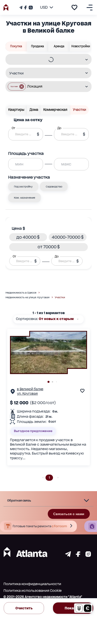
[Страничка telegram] (68, 555)
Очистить (24, 608)
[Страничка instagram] (88, 555)
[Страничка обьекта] (12, 392)
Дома (34, 110)
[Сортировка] (77, 319)
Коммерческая (55, 110)
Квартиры (16, 110)
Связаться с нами (68, 514)
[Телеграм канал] (21, 7)
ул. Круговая (27, 393)
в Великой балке (30, 389)
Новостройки (80, 46)
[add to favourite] (74, 7)
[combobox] (45, 60)
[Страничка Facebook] (25, 7)
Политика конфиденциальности (32, 584)
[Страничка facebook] (78, 555)
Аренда (59, 46)
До (57, 256)
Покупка (16, 46)
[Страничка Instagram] (30, 7)
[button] (17, 87)
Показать (73, 608)
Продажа (37, 46)
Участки (79, 110)
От (14, 256)
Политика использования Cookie (32, 591)
